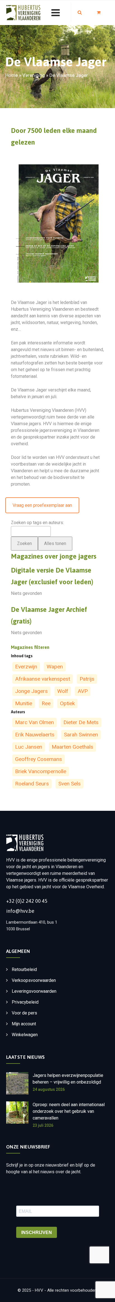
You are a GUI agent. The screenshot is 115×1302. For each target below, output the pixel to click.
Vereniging (33, 75)
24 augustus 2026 (49, 1089)
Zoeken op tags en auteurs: (37, 522)
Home (11, 75)
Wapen (55, 666)
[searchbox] (19, 530)
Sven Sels (69, 783)
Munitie (23, 703)
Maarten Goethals (72, 747)
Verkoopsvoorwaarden (34, 980)
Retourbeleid (24, 969)
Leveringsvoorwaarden (34, 991)
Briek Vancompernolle (40, 771)
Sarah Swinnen (81, 734)
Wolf (62, 691)
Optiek (67, 703)
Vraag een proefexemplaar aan (42, 505)
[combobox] (31, 531)
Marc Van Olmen (34, 722)
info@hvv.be (20, 911)
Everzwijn (26, 666)
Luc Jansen (28, 747)
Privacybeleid (25, 1002)
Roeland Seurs (32, 783)
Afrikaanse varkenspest (42, 679)
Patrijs (87, 679)
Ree (46, 703)
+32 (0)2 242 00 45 (26, 901)
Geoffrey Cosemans (38, 759)
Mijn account (24, 1023)
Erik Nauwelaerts (34, 734)
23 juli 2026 (43, 1125)
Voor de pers (24, 1013)
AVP (83, 691)
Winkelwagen (25, 1034)
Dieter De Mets (81, 722)
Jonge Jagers (31, 691)
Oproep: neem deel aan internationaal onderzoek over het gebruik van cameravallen (69, 1111)
